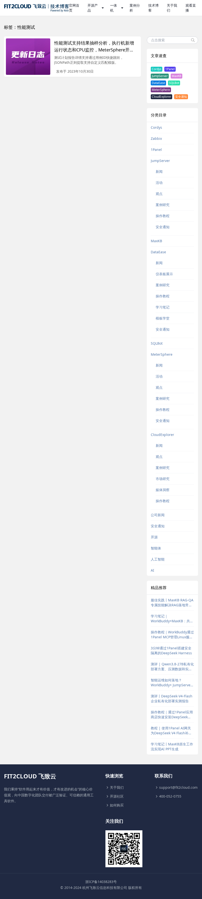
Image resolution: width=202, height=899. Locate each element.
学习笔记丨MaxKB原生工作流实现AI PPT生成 (172, 746)
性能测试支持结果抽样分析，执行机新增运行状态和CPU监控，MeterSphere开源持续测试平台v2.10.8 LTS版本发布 (94, 50)
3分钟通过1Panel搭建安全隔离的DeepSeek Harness (171, 650)
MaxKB (176, 76)
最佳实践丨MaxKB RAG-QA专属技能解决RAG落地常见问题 (172, 603)
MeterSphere (161, 90)
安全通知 (181, 97)
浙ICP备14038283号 (101, 881)
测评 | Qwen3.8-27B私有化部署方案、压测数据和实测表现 (172, 667)
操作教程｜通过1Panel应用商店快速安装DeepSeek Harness (172, 715)
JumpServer (160, 76)
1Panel (170, 69)
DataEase (158, 83)
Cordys (156, 69)
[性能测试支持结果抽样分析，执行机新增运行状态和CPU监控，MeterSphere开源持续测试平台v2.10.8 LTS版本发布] (28, 56)
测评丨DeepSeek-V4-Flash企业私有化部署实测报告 (171, 698)
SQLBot (174, 83)
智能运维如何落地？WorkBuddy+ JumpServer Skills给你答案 (171, 683)
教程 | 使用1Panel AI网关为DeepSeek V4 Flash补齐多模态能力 (171, 731)
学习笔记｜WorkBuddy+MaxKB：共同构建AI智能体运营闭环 (172, 619)
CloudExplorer (161, 97)
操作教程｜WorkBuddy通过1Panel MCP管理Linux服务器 (172, 635)
